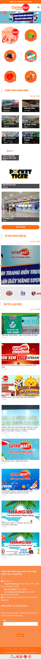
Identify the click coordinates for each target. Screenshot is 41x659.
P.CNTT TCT (34, 652)
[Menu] (3, 7)
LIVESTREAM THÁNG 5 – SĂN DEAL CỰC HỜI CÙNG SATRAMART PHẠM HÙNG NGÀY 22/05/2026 (17, 492)
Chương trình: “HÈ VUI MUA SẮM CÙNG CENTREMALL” (19, 397)
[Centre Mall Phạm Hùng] (20, 7)
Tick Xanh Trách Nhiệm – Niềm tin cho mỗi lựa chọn (20, 335)
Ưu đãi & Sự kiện (24, 649)
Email (5, 620)
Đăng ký (20, 635)
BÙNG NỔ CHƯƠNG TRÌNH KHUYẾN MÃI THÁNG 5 (16, 555)
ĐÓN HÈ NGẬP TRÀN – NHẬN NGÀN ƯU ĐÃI (15, 461)
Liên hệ (33, 649)
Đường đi (4, 600)
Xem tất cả (34, 96)
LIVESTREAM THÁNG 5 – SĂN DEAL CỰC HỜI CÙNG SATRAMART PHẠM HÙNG (17, 524)
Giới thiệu (9, 649)
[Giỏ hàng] (38, 7)
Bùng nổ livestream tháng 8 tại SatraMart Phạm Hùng (19, 366)
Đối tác (15, 649)
